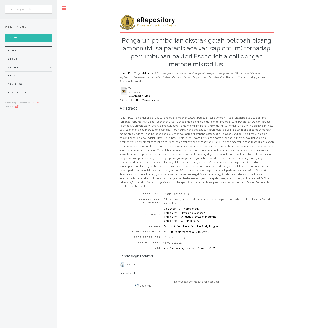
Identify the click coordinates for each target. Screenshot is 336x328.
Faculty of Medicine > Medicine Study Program (191, 226)
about (13, 59)
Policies (15, 84)
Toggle (64, 8)
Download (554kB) (139, 96)
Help (11, 76)
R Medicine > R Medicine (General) (184, 212)
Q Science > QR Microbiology (181, 208)
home (12, 51)
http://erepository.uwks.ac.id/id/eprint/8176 (189, 248)
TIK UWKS (36, 103)
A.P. (17, 106)
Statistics (17, 92)
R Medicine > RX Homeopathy (181, 220)
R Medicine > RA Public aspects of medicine (189, 216)
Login (13, 37)
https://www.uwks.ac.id (148, 100)
